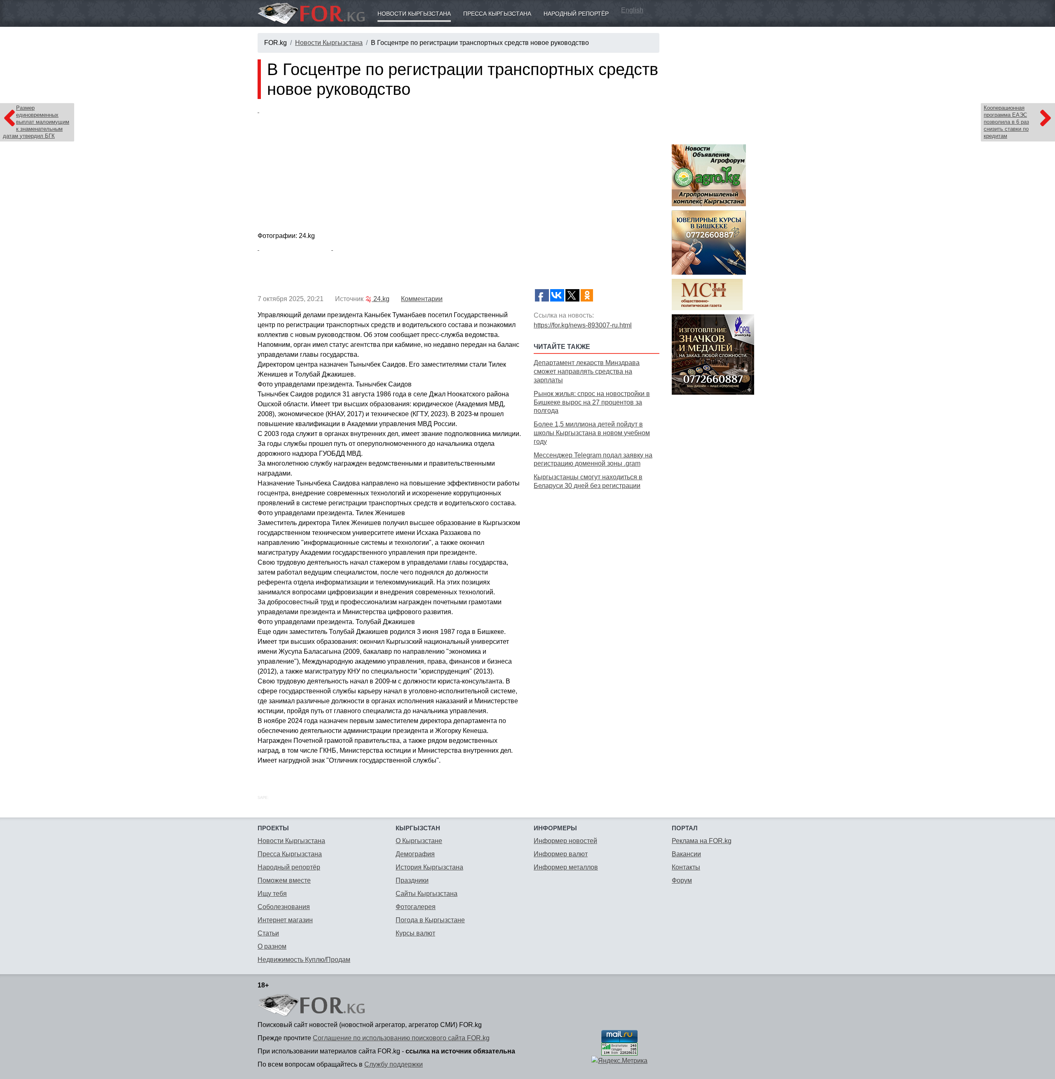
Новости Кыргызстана (414, 13)
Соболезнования (284, 906)
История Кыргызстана (429, 867)
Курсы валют (415, 933)
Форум (682, 880)
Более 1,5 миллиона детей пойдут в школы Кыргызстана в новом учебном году (592, 433)
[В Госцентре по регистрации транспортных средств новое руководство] (458, 167)
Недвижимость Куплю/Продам (304, 959)
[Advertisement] (596, 550)
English (632, 10)
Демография (415, 854)
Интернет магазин (285, 920)
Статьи (268, 933)
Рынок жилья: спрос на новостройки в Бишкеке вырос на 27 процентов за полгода (592, 402)
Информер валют (561, 854)
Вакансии (686, 854)
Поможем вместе (284, 880)
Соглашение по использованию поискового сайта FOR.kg (401, 1037)
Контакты (686, 867)
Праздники (412, 880)
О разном (272, 946)
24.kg (380, 298)
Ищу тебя (272, 893)
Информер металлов (566, 867)
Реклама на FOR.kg (701, 840)
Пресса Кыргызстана (497, 13)
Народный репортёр (576, 13)
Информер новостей (565, 840)
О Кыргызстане (419, 840)
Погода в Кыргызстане (430, 920)
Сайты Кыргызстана (426, 893)
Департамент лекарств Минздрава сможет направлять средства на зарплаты (587, 371)
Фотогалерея (416, 906)
